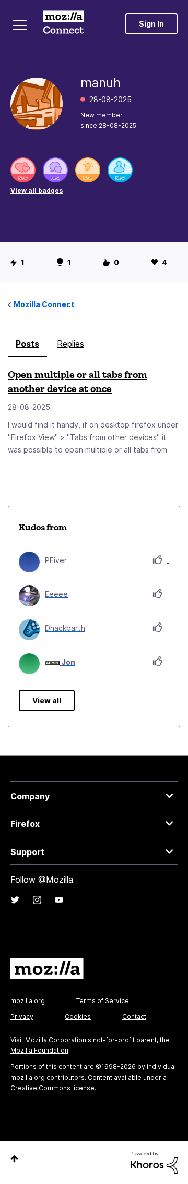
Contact (134, 1016)
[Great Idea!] (87, 169)
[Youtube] (59, 900)
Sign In (151, 23)
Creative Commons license (52, 1088)
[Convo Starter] (55, 169)
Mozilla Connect (63, 23)
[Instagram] (37, 900)
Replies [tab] (70, 343)
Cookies (78, 1016)
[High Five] (23, 169)
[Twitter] (15, 900)
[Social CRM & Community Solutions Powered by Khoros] (154, 1161)
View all (46, 700)
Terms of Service (102, 1001)
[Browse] (19, 25)
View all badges (36, 190)
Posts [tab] (27, 343)
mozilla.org (27, 1001)
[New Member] (120, 169)
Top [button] (14, 1158)
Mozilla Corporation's (58, 1040)
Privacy (21, 1016)
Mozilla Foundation (39, 1050)
